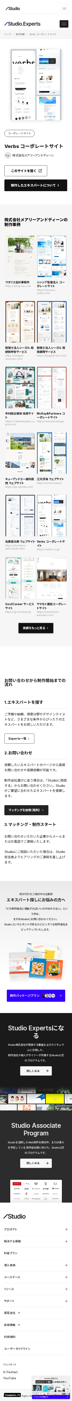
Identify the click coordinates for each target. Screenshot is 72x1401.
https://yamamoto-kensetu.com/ (48, 613)
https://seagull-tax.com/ (52, 355)
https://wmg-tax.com (18, 286)
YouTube (9, 1378)
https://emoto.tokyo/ (49, 483)
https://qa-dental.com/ (19, 486)
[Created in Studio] (12, 1395)
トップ (7, 34)
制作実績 (20, 34)
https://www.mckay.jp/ (50, 421)
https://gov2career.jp (18, 611)
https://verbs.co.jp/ (48, 549)
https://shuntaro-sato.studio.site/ (15, 547)
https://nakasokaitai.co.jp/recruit (20, 423)
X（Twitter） (10, 1372)
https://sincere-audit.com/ (46, 292)
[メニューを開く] (64, 8)
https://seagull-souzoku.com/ (14, 357)
